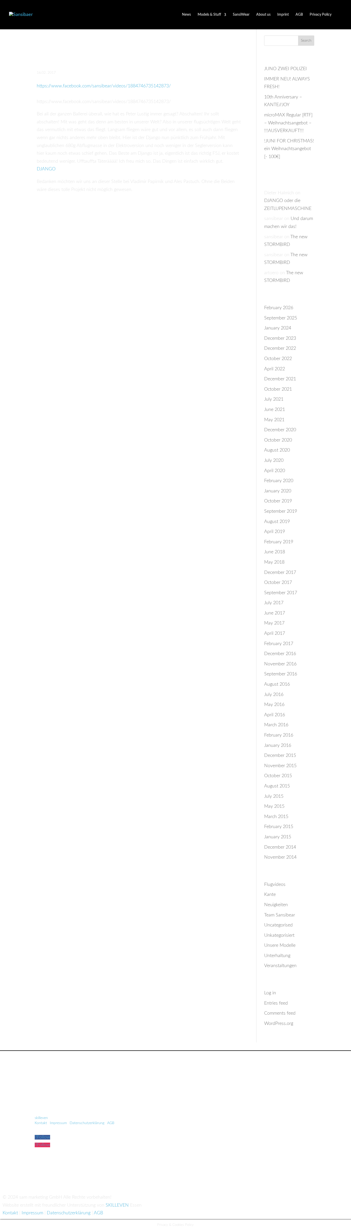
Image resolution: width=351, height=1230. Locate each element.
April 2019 (274, 531)
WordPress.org (278, 1023)
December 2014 (280, 847)
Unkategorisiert (279, 935)
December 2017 (280, 572)
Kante (270, 894)
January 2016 (277, 745)
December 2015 (280, 755)
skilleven (42, 1118)
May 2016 (274, 704)
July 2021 (273, 399)
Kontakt (41, 1123)
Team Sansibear (279, 915)
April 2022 (274, 369)
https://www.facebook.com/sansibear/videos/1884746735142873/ (104, 86)
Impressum (58, 1123)
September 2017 (280, 593)
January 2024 (277, 328)
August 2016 (277, 684)
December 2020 (280, 430)
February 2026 (278, 308)
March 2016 (276, 725)
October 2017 (278, 582)
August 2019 (277, 521)
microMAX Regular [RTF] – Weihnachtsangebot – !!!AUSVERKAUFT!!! (288, 123)
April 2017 (274, 633)
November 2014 (280, 857)
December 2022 (280, 348)
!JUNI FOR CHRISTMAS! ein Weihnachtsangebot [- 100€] (289, 149)
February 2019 (278, 542)
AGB (299, 14)
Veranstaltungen (280, 965)
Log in (270, 993)
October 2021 (278, 389)
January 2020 (277, 491)
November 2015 (280, 766)
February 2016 (278, 735)
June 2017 (274, 613)
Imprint (283, 14)
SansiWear (241, 14)
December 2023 (280, 338)
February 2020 (278, 481)
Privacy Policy (320, 14)
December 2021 (280, 379)
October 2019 (278, 501)
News (186, 14)
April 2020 (274, 471)
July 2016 (273, 694)
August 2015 (277, 786)
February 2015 (278, 826)
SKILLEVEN (117, 1205)
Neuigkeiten (276, 905)
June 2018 (274, 552)
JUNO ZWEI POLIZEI (285, 69)
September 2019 (280, 511)
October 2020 (278, 440)
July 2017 (273, 603)
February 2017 (278, 643)
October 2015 (278, 776)
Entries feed (276, 1003)
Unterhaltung (277, 955)
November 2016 (280, 664)
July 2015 (273, 796)
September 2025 (280, 318)
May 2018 (274, 562)
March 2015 (276, 816)
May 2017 (274, 623)
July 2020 (273, 460)
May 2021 (274, 420)
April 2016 (274, 715)
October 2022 (278, 358)
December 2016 (280, 653)
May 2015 (274, 806)
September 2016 (280, 674)
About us (263, 14)
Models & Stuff (209, 14)
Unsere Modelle (279, 945)
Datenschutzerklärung (87, 1123)
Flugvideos (274, 884)
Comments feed (279, 1013)
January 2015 (277, 837)
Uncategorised (278, 925)
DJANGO (46, 169)
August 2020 (277, 450)
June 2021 (274, 409)
